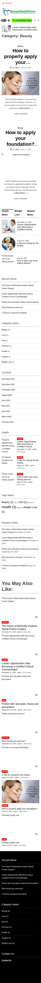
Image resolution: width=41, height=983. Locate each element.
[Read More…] (26, 108)
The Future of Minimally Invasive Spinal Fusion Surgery (19, 627)
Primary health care (10, 842)
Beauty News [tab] (31, 213)
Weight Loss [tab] (18, 213)
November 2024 (8, 384)
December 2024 (8, 379)
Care (4, 335)
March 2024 (6, 417)
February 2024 (8, 422)
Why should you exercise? (12, 307)
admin (17, 68)
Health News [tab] (5, 213)
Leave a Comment (20, 114)
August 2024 (7, 395)
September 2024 (8, 390)
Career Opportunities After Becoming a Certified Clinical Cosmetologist (26, 29)
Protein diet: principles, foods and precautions (20, 302)
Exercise (5, 346)
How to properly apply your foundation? (19, 809)
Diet (3, 341)
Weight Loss (7, 362)
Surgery (5, 357)
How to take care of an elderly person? (27, 262)
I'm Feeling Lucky (23, 20)
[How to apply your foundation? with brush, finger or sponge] (20, 165)
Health (4, 351)
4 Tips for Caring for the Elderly (14, 313)
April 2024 (6, 411)
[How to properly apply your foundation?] (20, 83)
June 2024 (6, 400)
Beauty (20, 46)
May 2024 (6, 406)
